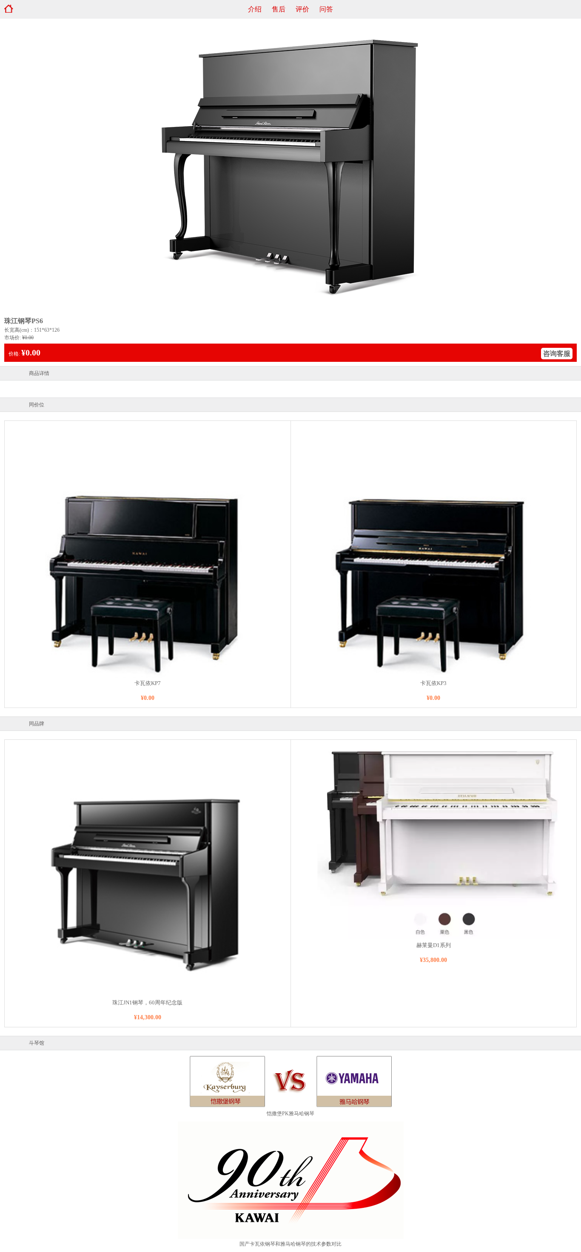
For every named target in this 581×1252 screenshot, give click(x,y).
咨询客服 (556, 353)
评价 (302, 9)
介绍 (255, 9)
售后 (278, 9)
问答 (326, 9)
